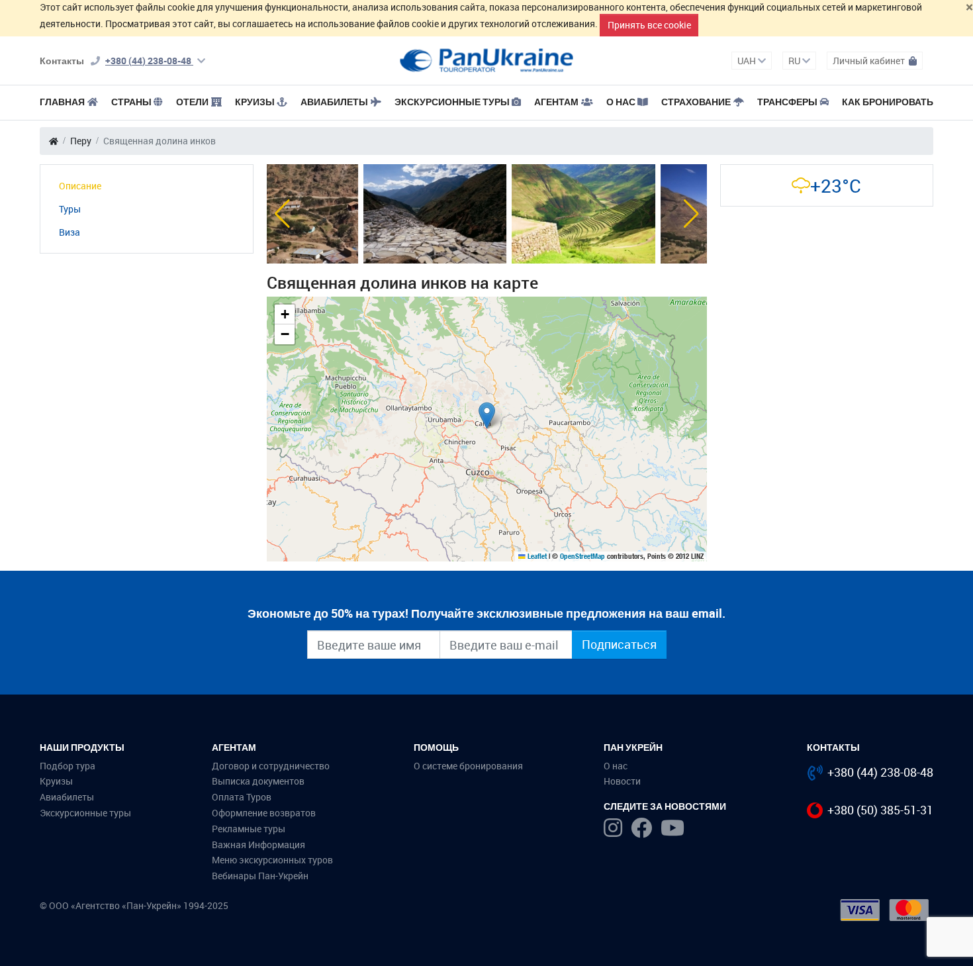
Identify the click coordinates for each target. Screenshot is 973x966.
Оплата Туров (241, 797)
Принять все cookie (649, 25)
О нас (615, 765)
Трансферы (787, 101)
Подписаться (619, 644)
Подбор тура (67, 765)
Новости (622, 781)
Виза (69, 232)
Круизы (255, 101)
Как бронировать (887, 101)
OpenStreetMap (582, 556)
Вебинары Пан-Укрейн (260, 875)
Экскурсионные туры (452, 101)
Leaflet (536, 556)
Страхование (696, 101)
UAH (747, 60)
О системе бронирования (468, 765)
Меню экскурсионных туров (272, 859)
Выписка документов (258, 781)
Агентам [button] (556, 101)
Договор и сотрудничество (271, 765)
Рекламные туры (248, 828)
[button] (282, 213)
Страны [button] (131, 101)
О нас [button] (620, 101)
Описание (80, 185)
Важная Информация (258, 844)
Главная (62, 101)
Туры (70, 209)
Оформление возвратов (264, 812)
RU (795, 60)
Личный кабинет (870, 60)
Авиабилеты (334, 101)
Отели (192, 101)
